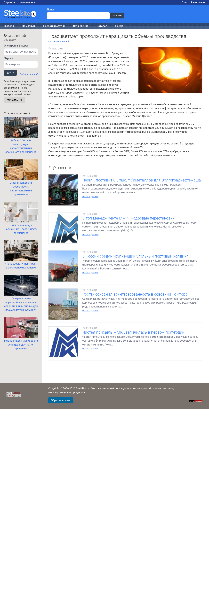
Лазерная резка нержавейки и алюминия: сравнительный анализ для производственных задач (21, 304)
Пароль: (9, 58)
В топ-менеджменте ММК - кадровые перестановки (128, 218)
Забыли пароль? (29, 74)
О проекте (9, 2)
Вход (184, 2)
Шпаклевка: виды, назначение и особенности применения (21, 229)
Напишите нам (27, 2)
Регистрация (198, 2)
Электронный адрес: (16, 45)
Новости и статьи (54, 26)
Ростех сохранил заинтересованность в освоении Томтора (134, 294)
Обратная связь (61, 400)
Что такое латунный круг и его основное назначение (20, 265)
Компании (28, 26)
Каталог (102, 26)
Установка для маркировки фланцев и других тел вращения (21, 344)
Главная (9, 26)
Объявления (80, 26)
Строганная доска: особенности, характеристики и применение (20, 188)
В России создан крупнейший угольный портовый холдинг (135, 256)
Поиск (119, 26)
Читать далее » (90, 196)
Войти (10, 72)
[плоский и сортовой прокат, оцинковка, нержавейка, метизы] (21, 13)
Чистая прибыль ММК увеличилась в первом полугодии (133, 332)
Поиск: (51, 9)
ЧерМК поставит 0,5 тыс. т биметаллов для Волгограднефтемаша (141, 180)
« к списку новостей (58, 41)
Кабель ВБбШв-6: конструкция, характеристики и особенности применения (20, 146)
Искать (117, 15)
